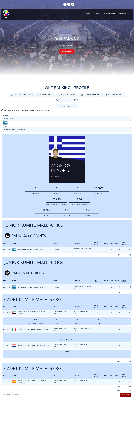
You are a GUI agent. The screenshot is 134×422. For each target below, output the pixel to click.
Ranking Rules (114, 95)
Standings (68, 106)
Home (88, 13)
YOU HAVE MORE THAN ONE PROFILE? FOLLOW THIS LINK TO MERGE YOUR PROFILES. (26, 110)
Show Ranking (67, 51)
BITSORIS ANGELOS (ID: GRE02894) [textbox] (15, 129)
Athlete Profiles (21, 95)
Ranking (97, 13)
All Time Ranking (91, 95)
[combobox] (67, 118)
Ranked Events (68, 95)
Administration (109, 13)
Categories (45, 95)
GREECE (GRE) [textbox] (8, 118)
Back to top (125, 394)
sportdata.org (124, 13)
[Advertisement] (67, 409)
